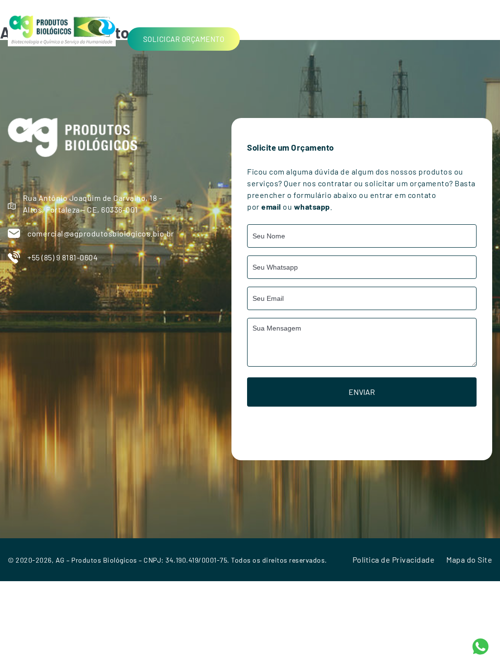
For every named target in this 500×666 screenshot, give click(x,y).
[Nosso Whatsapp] (480, 645)
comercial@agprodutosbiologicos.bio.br (100, 233)
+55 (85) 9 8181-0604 (62, 257)
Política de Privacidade (394, 559)
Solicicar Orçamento (184, 39)
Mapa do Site (469, 559)
